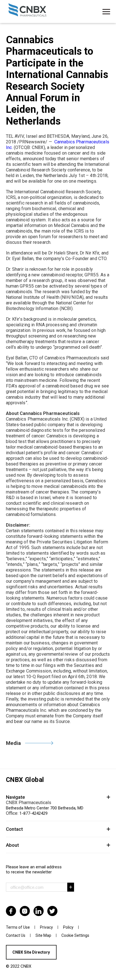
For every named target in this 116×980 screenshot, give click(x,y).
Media (13, 743)
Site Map (43, 935)
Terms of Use (18, 927)
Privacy (46, 927)
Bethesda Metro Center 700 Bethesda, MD (44, 808)
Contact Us (15, 935)
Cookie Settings (75, 935)
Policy (68, 927)
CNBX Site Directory (31, 952)
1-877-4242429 (33, 813)
